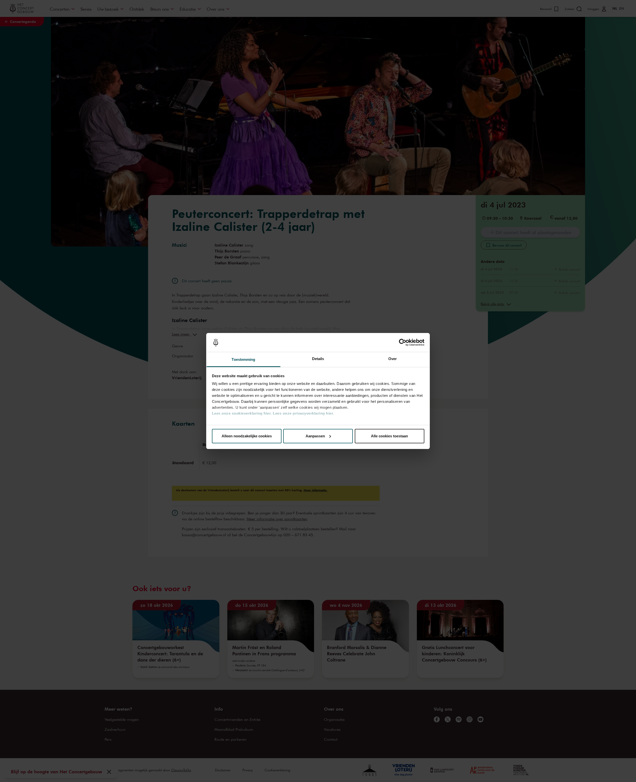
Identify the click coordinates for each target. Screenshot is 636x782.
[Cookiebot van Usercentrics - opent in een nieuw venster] (402, 342)
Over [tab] (392, 359)
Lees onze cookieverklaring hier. (242, 413)
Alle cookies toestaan (389, 436)
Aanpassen (315, 436)
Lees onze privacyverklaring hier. (303, 413)
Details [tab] (318, 359)
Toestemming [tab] (243, 359)
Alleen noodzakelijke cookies (247, 436)
